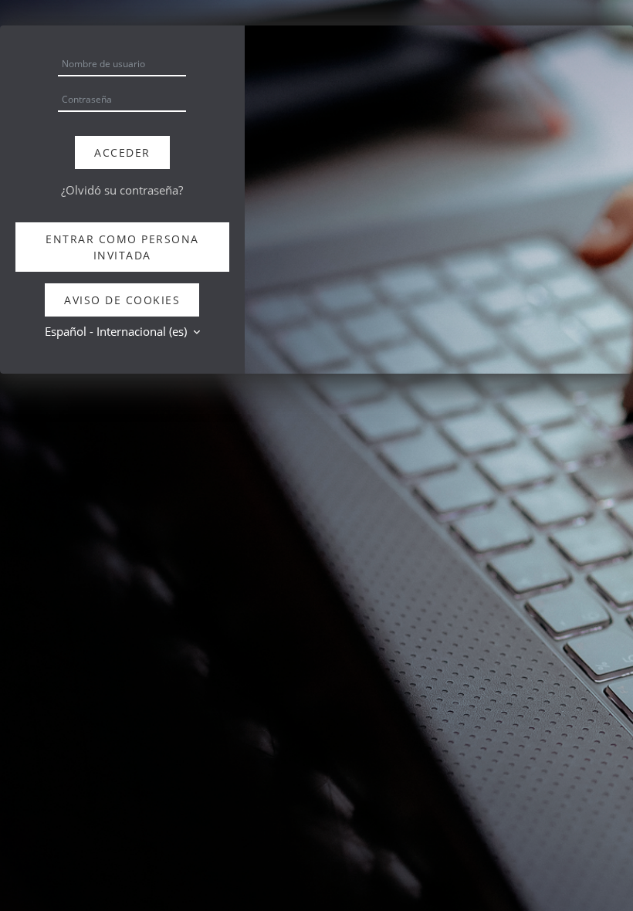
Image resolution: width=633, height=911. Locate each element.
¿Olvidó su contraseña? (122, 190)
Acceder (122, 152)
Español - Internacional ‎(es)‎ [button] (117, 331)
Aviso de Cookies (122, 300)
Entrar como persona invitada (122, 247)
